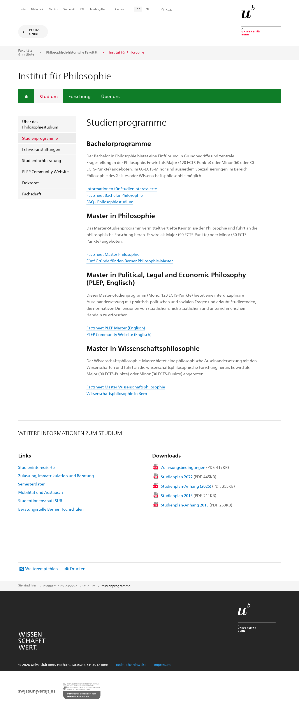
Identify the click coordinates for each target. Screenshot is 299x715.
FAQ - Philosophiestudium (109, 201)
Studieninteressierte (36, 467)
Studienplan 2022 (188, 476)
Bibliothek (37, 9)
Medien (53, 9)
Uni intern (118, 9)
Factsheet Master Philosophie (112, 254)
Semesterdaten (32, 484)
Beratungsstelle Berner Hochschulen (51, 509)
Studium (49, 96)
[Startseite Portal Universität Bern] (261, 20)
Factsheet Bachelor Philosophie (114, 195)
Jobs (23, 9)
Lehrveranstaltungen (41, 149)
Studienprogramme (40, 138)
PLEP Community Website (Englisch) (118, 334)
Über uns (110, 96)
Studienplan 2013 (188, 495)
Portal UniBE (35, 32)
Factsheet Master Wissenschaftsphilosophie (125, 387)
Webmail (68, 9)
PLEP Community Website (45, 171)
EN (147, 9)
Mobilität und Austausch (40, 492)
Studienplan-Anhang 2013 (196, 505)
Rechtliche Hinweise (131, 664)
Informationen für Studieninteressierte (121, 188)
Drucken (77, 568)
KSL (82, 9)
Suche (169, 10)
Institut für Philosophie (59, 586)
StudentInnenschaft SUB (40, 500)
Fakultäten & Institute (26, 52)
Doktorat (30, 182)
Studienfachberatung (41, 160)
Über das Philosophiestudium (40, 124)
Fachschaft (31, 194)
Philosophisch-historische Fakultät (71, 52)
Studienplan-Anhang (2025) (198, 486)
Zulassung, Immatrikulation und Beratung (56, 475)
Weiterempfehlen (41, 568)
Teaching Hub (98, 9)
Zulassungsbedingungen (195, 467)
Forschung (79, 96)
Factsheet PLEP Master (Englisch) (115, 328)
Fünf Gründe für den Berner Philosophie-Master (129, 260)
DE (138, 9)
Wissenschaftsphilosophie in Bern (116, 393)
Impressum (162, 664)
